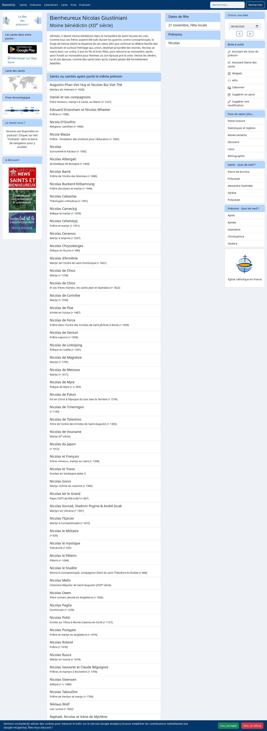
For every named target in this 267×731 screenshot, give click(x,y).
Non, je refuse (252, 725)
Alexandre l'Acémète (240, 185)
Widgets (236, 73)
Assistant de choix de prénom (243, 53)
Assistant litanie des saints (242, 64)
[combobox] (227, 5)
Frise (73, 5)
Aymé (231, 215)
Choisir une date (238, 15)
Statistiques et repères (241, 128)
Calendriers (51, 5)
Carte (64, 5)
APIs (234, 80)
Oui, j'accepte (228, 725)
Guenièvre (234, 229)
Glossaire (233, 142)
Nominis (8, 5)
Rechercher (255, 5)
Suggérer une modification (238, 103)
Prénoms (35, 5)
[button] (239, 33)
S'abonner (237, 87)
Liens (231, 149)
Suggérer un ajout (243, 94)
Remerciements (237, 135)
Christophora (236, 236)
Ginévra (232, 243)
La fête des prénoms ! (22, 20)
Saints (23, 5)
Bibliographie (236, 156)
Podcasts (84, 5)
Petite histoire (236, 121)
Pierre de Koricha (238, 171)
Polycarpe (234, 178)
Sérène (232, 193)
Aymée (232, 222)
